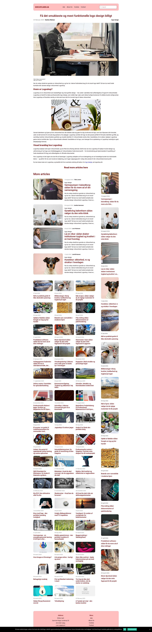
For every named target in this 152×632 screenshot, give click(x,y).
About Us (69, 7)
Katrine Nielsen (50, 20)
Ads (64, 7)
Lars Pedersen (76, 228)
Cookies (76, 7)
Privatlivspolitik (132, 629)
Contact (83, 7)
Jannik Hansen (76, 254)
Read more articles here (76, 167)
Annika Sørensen (79, 205)
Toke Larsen (77, 179)
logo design (115, 20)
